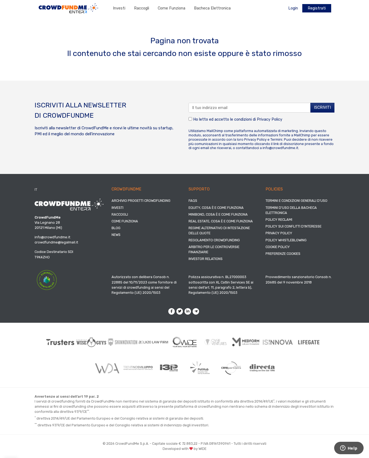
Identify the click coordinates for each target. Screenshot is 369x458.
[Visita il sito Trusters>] (60, 342)
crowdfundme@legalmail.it (56, 242)
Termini (276, 139)
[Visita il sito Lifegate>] (309, 342)
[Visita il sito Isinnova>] (278, 342)
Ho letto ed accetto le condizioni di (237, 119)
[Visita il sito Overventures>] (216, 342)
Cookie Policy (278, 247)
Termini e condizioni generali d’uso (296, 201)
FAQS (193, 201)
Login (293, 8)
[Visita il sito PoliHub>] (200, 368)
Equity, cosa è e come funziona (216, 208)
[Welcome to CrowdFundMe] (68, 8)
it (36, 189)
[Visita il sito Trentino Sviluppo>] (138, 368)
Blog (116, 228)
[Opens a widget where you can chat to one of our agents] (349, 448)
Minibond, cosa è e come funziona (218, 214)
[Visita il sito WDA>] (107, 368)
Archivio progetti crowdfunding (141, 201)
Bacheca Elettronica (212, 8)
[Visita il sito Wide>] (185, 342)
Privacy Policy (269, 119)
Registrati (317, 8)
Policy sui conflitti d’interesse (293, 226)
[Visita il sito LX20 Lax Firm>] (154, 342)
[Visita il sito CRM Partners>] (231, 367)
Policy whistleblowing (286, 240)
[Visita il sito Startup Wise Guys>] (91, 342)
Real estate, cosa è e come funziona (221, 221)
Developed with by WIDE (184, 449)
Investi (119, 8)
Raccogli (141, 8)
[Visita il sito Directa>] (262, 368)
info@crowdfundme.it (280, 148)
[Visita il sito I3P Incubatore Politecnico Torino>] (169, 368)
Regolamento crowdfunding (214, 240)
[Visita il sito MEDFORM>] (247, 342)
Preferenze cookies (283, 254)
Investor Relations (206, 259)
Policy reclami (279, 220)
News (116, 235)
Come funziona (171, 8)
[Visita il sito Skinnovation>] (122, 342)
